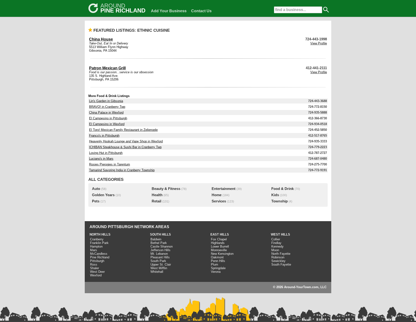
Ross (93, 264)
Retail (156, 201)
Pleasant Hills (160, 257)
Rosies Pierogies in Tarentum (109, 164)
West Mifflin (158, 268)
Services (219, 201)
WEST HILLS (280, 234)
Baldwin (155, 239)
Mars (93, 250)
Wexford (96, 275)
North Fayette (280, 253)
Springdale (218, 268)
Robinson (277, 257)
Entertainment (223, 189)
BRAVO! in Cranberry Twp (107, 107)
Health (157, 195)
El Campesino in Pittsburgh (108, 118)
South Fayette (281, 264)
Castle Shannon (161, 246)
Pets (95, 201)
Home (216, 195)
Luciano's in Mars (101, 158)
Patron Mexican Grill (107, 68)
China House (101, 39)
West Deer (97, 271)
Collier (275, 239)
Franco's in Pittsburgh (104, 135)
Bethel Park (158, 243)
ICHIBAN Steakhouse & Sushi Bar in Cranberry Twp (125, 147)
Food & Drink (282, 189)
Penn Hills (218, 261)
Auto (96, 189)
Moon (275, 250)
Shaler (94, 268)
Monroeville (219, 250)
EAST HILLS (219, 234)
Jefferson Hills (160, 250)
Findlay (276, 243)
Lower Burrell (220, 246)
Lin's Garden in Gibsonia (106, 101)
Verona (216, 271)
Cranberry (97, 239)
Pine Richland (99, 257)
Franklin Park (99, 243)
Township (279, 201)
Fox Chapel (219, 239)
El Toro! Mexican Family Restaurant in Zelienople (123, 130)
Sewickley (278, 261)
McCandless (98, 253)
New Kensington (222, 253)
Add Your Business (169, 11)
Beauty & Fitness (166, 189)
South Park (158, 261)
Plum (214, 264)
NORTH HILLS (100, 234)
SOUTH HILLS (160, 234)
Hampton (96, 246)
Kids (275, 195)
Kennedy (277, 246)
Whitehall (156, 271)
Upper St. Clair (160, 264)
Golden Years (103, 195)
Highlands (218, 243)
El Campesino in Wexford (106, 124)
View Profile (318, 43)
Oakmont (217, 257)
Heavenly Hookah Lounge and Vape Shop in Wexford (126, 141)
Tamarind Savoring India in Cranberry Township (122, 170)
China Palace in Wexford (106, 112)
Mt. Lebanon (159, 253)
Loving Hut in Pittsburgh (106, 153)
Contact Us (201, 11)
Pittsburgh (97, 261)
